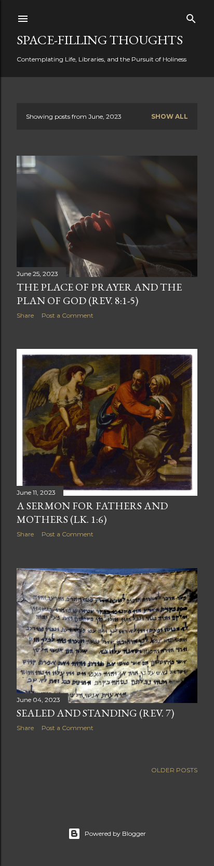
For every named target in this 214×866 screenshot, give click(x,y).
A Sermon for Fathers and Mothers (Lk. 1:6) (92, 512)
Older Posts (174, 770)
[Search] (191, 16)
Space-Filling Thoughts (100, 39)
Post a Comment (67, 315)
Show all (169, 116)
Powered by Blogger (115, 833)
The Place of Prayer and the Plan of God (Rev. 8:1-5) (99, 293)
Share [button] (25, 315)
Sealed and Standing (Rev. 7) (95, 713)
